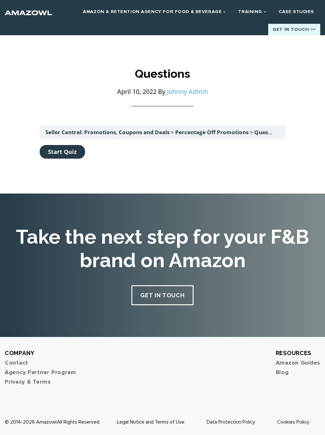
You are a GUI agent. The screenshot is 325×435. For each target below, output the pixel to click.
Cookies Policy (293, 422)
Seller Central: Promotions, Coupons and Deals (108, 132)
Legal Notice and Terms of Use (150, 422)
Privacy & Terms (28, 381)
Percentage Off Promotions (212, 132)
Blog (282, 372)
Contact (16, 362)
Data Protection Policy (231, 422)
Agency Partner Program (40, 372)
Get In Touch (162, 295)
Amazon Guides (298, 362)
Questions (267, 132)
